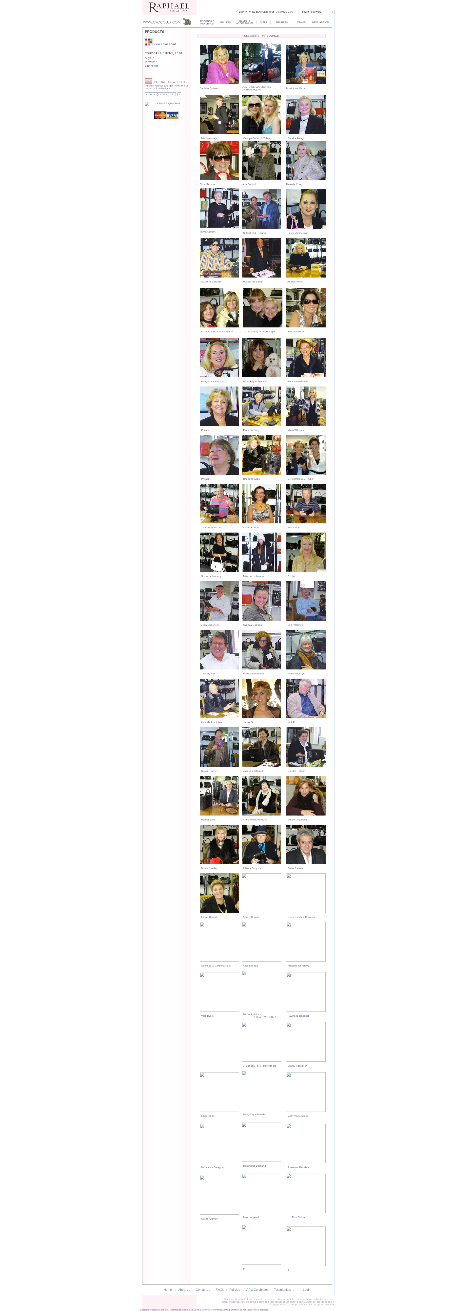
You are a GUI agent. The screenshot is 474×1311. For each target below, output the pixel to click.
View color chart (164, 44)
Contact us (203, 1289)
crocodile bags (304, 1299)
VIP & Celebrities (257, 1289)
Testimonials (282, 1289)
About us (184, 1289)
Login (307, 1289)
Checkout (268, 11)
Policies (234, 1289)
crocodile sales (325, 1301)
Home (168, 1289)
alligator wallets (285, 1299)
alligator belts (321, 1299)
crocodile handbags (264, 1299)
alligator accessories (233, 1301)
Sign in (243, 11)
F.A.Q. (220, 1289)
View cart (254, 11)
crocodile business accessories (263, 1301)
